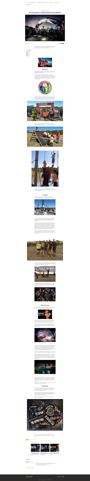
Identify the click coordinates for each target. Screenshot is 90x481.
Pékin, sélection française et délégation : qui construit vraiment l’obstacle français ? (45, 453)
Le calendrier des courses (41, 2)
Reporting (32, 439)
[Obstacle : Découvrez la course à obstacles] (29, 476)
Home (26, 2)
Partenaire (28, 43)
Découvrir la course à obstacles (32, 2)
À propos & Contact (56, 2)
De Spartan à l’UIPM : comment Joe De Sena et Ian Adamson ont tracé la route (54, 453)
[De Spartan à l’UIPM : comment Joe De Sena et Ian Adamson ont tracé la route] (54, 447)
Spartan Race (34, 439)
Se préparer (50, 2)
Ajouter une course (28, 4)
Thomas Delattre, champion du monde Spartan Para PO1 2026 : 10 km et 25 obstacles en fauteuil (35, 453)
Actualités (46, 2)
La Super (28, 53)
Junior (29, 439)
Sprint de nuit (29, 54)
